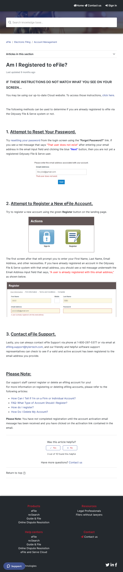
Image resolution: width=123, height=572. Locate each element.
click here (108, 95)
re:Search (34, 514)
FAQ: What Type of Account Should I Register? (39, 402)
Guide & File (34, 518)
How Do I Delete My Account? (29, 411)
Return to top (14, 472)
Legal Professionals (89, 510)
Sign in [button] (113, 5)
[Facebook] (116, 565)
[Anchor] (23, 87)
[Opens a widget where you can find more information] (14, 566)
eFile (8, 42)
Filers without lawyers (89, 514)
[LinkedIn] (112, 565)
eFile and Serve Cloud (33, 552)
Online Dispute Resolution (33, 522)
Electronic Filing (22, 42)
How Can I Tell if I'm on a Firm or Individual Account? (43, 398)
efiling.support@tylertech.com (24, 346)
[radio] (53, 447)
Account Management (45, 42)
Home (80, 5)
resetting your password (25, 140)
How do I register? (22, 407)
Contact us (94, 5)
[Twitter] (107, 565)
